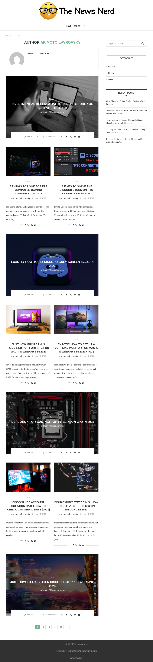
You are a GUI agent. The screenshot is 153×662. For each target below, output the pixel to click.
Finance (111, 67)
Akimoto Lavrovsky (39, 53)
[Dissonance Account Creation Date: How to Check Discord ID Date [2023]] (28, 477)
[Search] (85, 26)
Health (111, 73)
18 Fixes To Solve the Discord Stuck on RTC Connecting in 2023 (76, 190)
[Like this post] (62, 137)
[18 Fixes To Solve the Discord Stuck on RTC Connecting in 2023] (76, 161)
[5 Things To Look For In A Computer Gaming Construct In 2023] (28, 161)
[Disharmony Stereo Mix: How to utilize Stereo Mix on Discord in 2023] (76, 477)
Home (68, 26)
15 (61, 627)
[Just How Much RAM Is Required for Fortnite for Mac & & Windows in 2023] (28, 319)
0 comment (51, 137)
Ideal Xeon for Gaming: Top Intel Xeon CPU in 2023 (52, 421)
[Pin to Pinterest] (75, 137)
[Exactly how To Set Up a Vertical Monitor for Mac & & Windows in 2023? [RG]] (76, 319)
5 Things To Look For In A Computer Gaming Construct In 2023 (28, 190)
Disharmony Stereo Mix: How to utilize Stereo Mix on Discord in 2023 (76, 506)
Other (77, 26)
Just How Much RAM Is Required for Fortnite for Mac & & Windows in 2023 (28, 348)
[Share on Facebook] (67, 137)
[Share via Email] (79, 137)
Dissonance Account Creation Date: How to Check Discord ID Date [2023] (28, 506)
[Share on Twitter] (71, 136)
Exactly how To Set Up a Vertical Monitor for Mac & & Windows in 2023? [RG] (76, 348)
